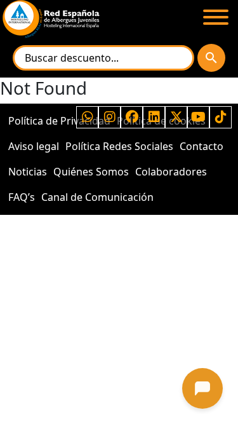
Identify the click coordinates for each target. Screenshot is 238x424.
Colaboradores (171, 172)
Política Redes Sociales (119, 146)
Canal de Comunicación (97, 197)
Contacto (201, 146)
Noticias (27, 172)
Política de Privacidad (59, 121)
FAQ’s (21, 197)
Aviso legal (33, 146)
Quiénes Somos (91, 172)
